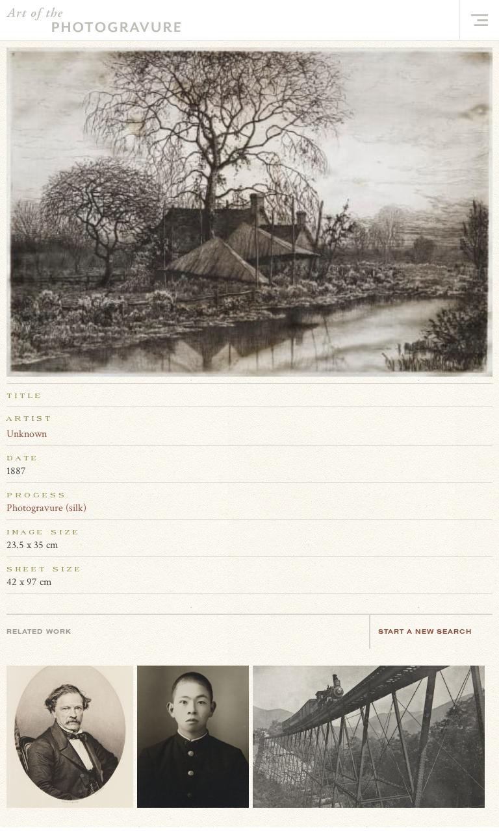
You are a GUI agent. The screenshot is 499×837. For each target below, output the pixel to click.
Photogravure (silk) (46, 508)
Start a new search (425, 631)
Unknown (26, 434)
